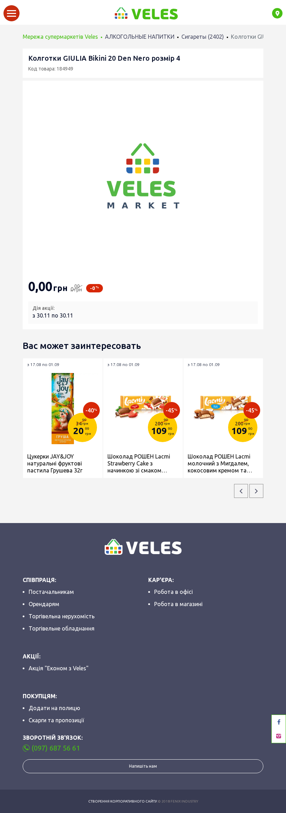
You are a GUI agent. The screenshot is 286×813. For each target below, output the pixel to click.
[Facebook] (279, 722)
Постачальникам (51, 592)
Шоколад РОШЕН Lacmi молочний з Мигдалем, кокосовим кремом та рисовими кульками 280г (220, 463)
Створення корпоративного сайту (122, 801)
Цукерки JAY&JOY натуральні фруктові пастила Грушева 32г (54, 463)
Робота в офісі (173, 592)
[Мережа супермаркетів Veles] (146, 13)
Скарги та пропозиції (56, 720)
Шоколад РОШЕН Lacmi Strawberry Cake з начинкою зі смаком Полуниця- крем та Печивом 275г (138, 463)
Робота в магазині (178, 604)
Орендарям (44, 604)
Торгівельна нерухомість (62, 616)
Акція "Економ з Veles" (59, 668)
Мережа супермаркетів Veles (60, 36)
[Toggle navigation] (11, 13)
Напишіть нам (143, 766)
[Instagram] (279, 736)
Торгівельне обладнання (62, 628)
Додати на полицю (54, 708)
